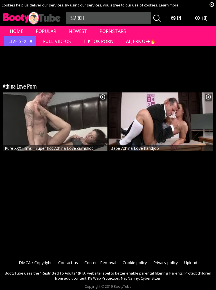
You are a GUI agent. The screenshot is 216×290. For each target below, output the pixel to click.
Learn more (169, 5)
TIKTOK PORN (98, 41)
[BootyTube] (31, 18)
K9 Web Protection (103, 278)
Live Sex (17, 41)
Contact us (68, 262)
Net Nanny (130, 278)
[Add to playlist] (102, 97)
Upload (190, 262)
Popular (46, 31)
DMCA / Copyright (35, 262)
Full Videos (57, 41)
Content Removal (100, 262)
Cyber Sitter (151, 278)
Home (16, 31)
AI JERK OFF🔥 (141, 41)
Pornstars (113, 31)
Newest (78, 31)
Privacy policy (165, 262)
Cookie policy (135, 262)
